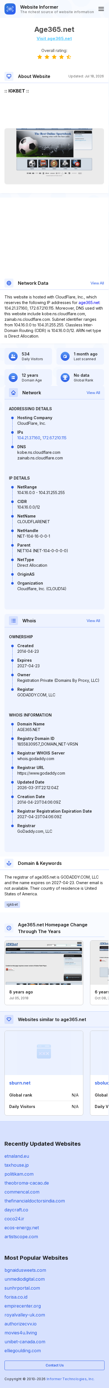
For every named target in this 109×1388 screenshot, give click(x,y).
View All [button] (97, 283)
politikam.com (19, 1174)
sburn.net (19, 1083)
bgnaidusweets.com (25, 1270)
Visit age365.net (54, 38)
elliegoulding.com (22, 1350)
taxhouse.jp (16, 1165)
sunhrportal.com (22, 1288)
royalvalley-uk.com (24, 1315)
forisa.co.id (15, 1297)
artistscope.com (21, 1236)
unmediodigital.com (24, 1279)
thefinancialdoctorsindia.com (34, 1201)
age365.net (89, 302)
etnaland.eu (16, 1156)
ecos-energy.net (21, 1227)
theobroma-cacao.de (26, 1183)
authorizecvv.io (20, 1324)
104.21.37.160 (28, 437)
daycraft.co (16, 1210)
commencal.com (21, 1192)
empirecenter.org (22, 1306)
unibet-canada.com (24, 1341)
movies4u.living (20, 1332)
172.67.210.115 (54, 437)
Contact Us (55, 1365)
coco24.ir (14, 1218)
